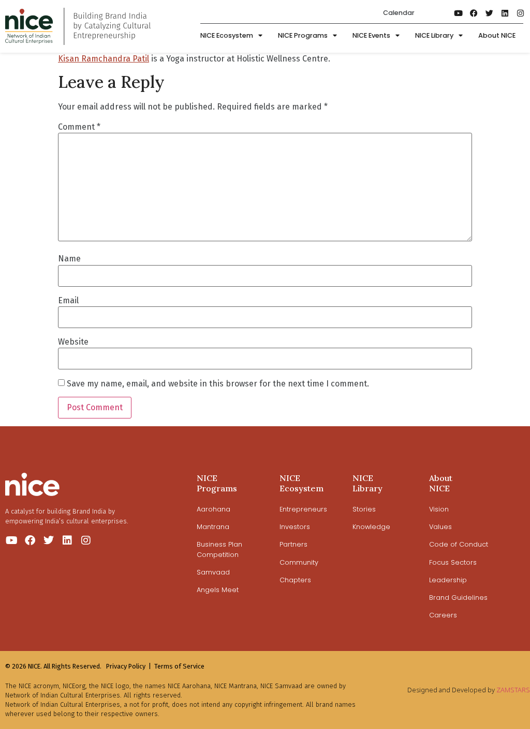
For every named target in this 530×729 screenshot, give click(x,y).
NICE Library (434, 35)
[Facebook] (474, 13)
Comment (79, 127)
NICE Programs (303, 35)
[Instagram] (520, 13)
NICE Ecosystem (226, 35)
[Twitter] (489, 13)
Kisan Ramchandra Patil (103, 59)
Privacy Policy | (128, 666)
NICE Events (371, 35)
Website (73, 342)
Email (68, 301)
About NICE (497, 35)
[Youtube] (458, 13)
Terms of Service (179, 666)
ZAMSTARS (513, 689)
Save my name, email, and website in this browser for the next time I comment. (218, 384)
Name (69, 259)
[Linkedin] (505, 13)
